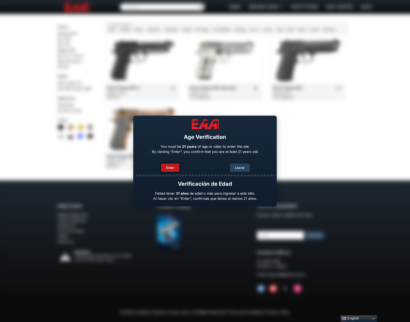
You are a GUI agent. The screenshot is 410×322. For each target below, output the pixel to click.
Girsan (63, 27)
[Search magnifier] (201, 7)
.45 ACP (125, 30)
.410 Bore (329, 30)
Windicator (66, 105)
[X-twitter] (285, 289)
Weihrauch (66, 98)
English (353, 318)
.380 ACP (154, 30)
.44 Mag (240, 30)
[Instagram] (297, 289)
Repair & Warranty (73, 215)
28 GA (301, 30)
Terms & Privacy (71, 231)
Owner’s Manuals (72, 220)
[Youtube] (273, 289)
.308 (279, 30)
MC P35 (64, 44)
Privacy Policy (278, 312)
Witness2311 (67, 33)
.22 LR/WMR (221, 30)
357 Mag (201, 30)
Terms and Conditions (245, 312)
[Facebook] (261, 289)
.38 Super (171, 30)
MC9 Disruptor (70, 61)
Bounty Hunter (70, 110)
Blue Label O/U (70, 83)
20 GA (314, 30)
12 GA (290, 30)
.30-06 (267, 30)
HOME (234, 7)
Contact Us (67, 225)
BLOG (366, 7)
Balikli (62, 76)
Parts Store (304, 7)
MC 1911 (64, 39)
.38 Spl (187, 30)
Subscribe (314, 235)
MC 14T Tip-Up (70, 55)
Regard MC (67, 50)
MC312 (63, 67)
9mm (112, 30)
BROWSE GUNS (263, 7)
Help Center (339, 7)
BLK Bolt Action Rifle (74, 88)
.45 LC (254, 30)
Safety (63, 236)
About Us (65, 241)
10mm (139, 30)
